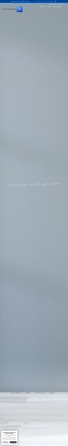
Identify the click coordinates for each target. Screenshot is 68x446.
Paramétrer (5, 442)
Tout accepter (13, 442)
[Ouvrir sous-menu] (46, 7)
